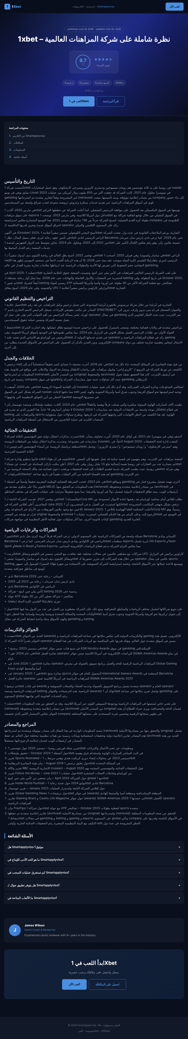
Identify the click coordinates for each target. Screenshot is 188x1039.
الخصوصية (90, 1030)
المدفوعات (19, 149)
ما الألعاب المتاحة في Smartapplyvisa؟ (32, 898)
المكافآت (18, 142)
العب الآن (175, 6)
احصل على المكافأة (107, 984)
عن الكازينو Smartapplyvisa (29, 135)
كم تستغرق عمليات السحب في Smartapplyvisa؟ (38, 872)
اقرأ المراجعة (111, 101)
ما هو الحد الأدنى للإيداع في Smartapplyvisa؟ (36, 859)
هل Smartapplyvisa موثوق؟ (26, 847)
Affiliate (105, 1030)
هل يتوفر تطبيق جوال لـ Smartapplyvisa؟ (34, 885)
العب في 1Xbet (79, 101)
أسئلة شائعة (20, 156)
